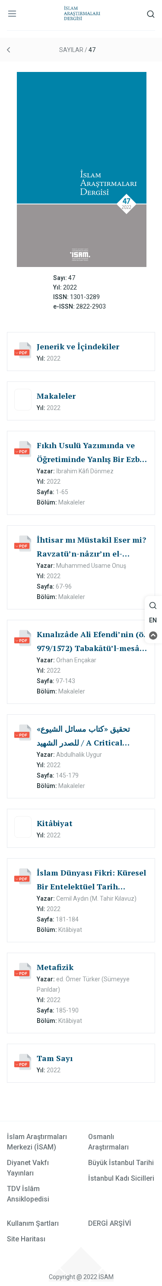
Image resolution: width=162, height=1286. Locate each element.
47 (92, 49)
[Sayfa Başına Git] (153, 635)
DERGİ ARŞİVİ (109, 1223)
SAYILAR (71, 49)
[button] (153, 606)
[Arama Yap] (153, 608)
